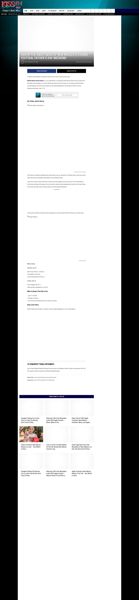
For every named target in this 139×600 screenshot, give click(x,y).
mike (26, 62)
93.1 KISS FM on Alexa (109, 14)
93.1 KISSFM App (52, 10)
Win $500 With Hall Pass (14, 14)
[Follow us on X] (113, 11)
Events (44, 10)
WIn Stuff (62, 10)
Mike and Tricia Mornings (48, 380)
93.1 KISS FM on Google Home (94, 14)
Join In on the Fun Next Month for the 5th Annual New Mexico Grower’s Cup (56, 447)
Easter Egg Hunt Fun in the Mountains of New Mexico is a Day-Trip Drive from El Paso (82, 447)
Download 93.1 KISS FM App (54, 14)
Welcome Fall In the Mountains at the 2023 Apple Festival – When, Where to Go (56, 420)
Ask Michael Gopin (68, 14)
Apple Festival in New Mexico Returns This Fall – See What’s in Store (82, 473)
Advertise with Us (79, 14)
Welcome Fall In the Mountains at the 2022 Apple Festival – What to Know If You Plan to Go (56, 473)
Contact (79, 10)
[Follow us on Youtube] (109, 11)
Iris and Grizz (71, 10)
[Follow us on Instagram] (105, 11)
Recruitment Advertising (38, 14)
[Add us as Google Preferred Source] (97, 11)
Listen (37, 10)
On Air (31, 10)
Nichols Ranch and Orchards (35, 80)
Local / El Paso (37, 380)
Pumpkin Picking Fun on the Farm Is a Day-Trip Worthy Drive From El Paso (30, 420)
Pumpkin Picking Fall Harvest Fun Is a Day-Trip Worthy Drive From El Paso (31, 473)
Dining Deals (26, 14)
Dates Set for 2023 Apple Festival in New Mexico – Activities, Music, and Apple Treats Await (81, 420)
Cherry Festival (38, 377)
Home (25, 10)
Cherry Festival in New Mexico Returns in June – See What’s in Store (31, 447)
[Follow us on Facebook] (101, 11)
